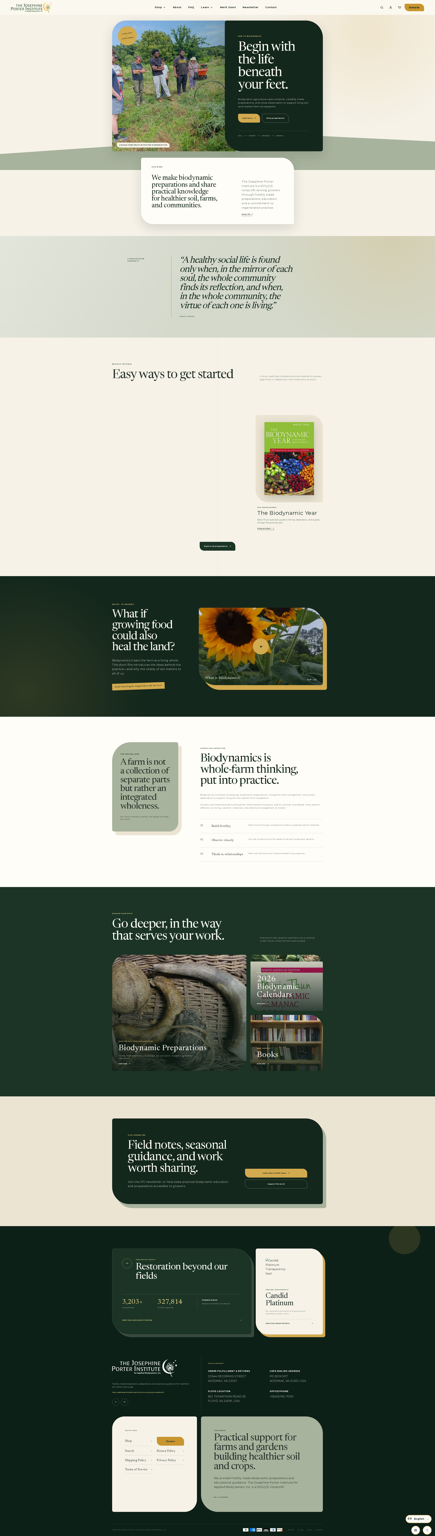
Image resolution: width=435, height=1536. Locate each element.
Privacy (300, 1530)
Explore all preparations (217, 546)
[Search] (382, 7)
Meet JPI (247, 214)
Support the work (276, 1184)
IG (116, 1402)
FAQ (191, 7)
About (177, 7)
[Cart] (399, 7)
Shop (138, 1441)
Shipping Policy (138, 1460)
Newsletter (250, 7)
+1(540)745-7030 (281, 1396)
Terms (309, 1530)
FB (125, 1402)
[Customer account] (390, 7)
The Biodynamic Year (287, 513)
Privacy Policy (170, 1460)
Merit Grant (228, 7)
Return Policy (170, 1451)
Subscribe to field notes (276, 1173)
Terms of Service (138, 1469)
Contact (271, 7)
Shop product (265, 528)
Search (138, 1451)
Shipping (319, 1530)
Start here (249, 118)
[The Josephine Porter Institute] (31, 7)
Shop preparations (275, 118)
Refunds (291, 1530)
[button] (419, 1519)
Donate (414, 7)
